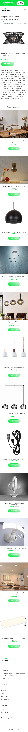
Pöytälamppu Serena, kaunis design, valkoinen (14, 503)
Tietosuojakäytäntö (6, 718)
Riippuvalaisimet (20, 53)
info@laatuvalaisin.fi (6, 678)
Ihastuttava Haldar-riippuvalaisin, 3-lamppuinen (14, 368)
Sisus (2, 693)
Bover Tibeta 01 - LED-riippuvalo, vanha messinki (14, 187)
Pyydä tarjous (20, 3)
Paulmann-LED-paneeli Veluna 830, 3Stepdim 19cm (14, 593)
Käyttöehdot (4, 715)
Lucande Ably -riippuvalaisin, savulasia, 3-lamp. (14, 322)
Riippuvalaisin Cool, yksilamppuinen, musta (14, 232)
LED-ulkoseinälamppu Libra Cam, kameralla (14, 549)
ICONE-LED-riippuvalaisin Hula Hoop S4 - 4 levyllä (14, 277)
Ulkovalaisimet (5, 699)
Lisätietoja (7, 63)
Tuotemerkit (4, 696)
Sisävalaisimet (12, 53)
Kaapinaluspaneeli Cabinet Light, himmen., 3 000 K (14, 639)
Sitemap (3, 720)
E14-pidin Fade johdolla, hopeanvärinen (14, 459)
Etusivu (3, 21)
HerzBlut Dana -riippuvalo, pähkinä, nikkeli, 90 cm (14, 141)
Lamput (3, 687)
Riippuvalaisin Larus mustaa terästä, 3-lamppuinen (14, 414)
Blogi (2, 709)
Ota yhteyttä (4, 712)
